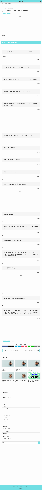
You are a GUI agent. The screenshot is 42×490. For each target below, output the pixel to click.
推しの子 (5, 399)
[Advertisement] (21, 24)
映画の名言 (6, 392)
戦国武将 (8, 13)
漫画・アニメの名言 (7, 397)
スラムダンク (6, 408)
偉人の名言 (4, 13)
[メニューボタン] (1, 1)
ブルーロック (6, 419)
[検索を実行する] (39, 442)
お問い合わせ (27, 486)
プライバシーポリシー (16, 486)
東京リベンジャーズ (7, 415)
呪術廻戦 (5, 406)
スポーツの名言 (7, 428)
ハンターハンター (6, 417)
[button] (5, 346)
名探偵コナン (6, 421)
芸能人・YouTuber (7, 438)
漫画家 (5, 433)
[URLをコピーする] (37, 346)
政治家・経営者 (7, 436)
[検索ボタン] (41, 1)
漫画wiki (21, 1)
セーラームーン (6, 410)
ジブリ (5, 404)
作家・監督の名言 (7, 431)
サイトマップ (22, 486)
